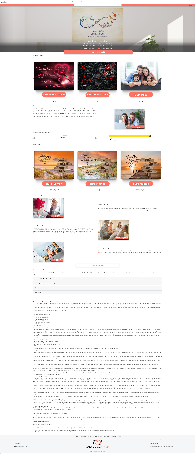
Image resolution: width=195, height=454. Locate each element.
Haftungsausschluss (96, 436)
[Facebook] (189, 2)
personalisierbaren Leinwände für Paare (136, 207)
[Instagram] (193, 2)
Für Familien (98, 2)
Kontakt (77, 436)
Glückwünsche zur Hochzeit (154, 441)
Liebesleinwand (91, 451)
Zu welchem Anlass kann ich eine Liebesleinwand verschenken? (48, 278)
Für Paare (92, 2)
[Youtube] (191, 2)
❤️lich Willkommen (75, 2)
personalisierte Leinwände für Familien (47, 228)
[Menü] (150, 137)
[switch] (115, 140)
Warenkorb (191, 5)
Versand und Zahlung (83, 436)
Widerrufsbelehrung (114, 436)
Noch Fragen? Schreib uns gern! (98, 265)
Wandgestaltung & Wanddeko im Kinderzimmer (156, 444)
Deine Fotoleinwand (111, 2)
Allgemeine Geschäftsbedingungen (105, 436)
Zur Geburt (104, 2)
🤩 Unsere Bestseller (85, 2)
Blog (73, 436)
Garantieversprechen (39, 292)
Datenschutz (89, 436)
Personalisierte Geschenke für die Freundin (156, 448)
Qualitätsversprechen (39, 287)
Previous (33, 78)
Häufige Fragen (119, 2)
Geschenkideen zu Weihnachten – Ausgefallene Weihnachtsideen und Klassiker (161, 446)
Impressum (120, 436)
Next (161, 78)
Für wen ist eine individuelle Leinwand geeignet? (45, 283)
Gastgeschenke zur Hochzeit (154, 443)
